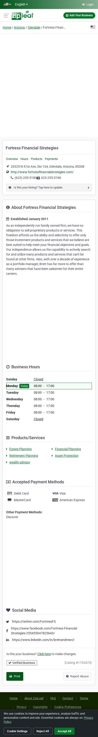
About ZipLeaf (34, 698)
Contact (67, 698)
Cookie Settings (17, 731)
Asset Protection (66, 455)
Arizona (19, 27)
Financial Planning (68, 449)
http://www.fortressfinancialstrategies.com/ (42, 172)
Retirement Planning (23, 455)
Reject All (42, 731)
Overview (12, 159)
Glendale (34, 27)
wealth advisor (19, 462)
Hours (24, 159)
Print (16, 676)
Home (7, 27)
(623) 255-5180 (26, 178)
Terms (84, 698)
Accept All (64, 731)
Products (36, 159)
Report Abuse (79, 676)
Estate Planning (20, 449)
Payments (51, 159)
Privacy (22, 707)
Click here (44, 654)
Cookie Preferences (67, 707)
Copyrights (40, 707)
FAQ (53, 698)
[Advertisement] (49, 84)
